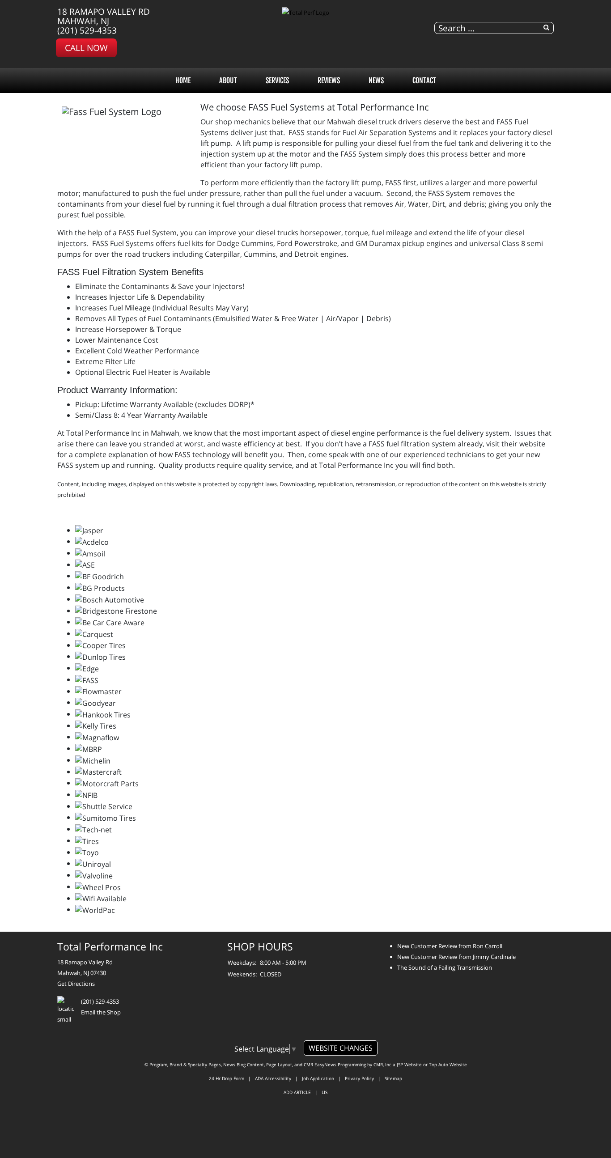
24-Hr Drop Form (226, 1078)
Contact (424, 80)
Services (277, 80)
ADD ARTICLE (297, 1092)
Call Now (86, 48)
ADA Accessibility (273, 1078)
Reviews (329, 80)
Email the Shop (101, 1012)
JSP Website (409, 1064)
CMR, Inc (382, 1064)
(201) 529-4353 (87, 30)
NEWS (376, 80)
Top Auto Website (448, 1064)
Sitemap (393, 1078)
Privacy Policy (359, 1078)
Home (183, 80)
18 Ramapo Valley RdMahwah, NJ (103, 16)
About (228, 80)
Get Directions (76, 984)
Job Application (318, 1078)
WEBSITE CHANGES (341, 1048)
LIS (324, 1092)
